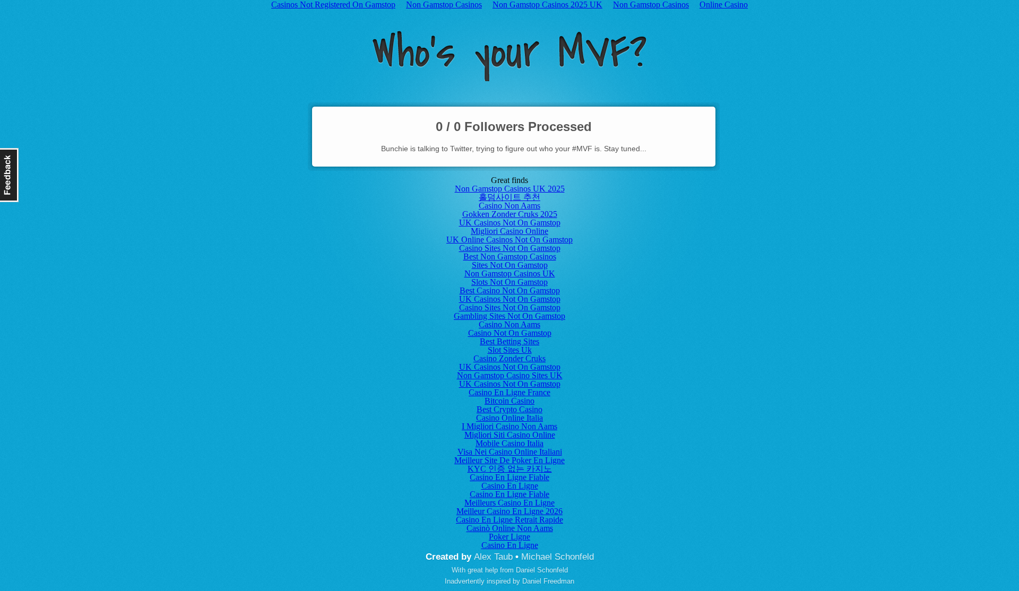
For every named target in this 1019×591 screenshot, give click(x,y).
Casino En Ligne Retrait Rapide (509, 519)
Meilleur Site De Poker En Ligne (509, 460)
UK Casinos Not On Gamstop (509, 222)
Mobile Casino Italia (509, 443)
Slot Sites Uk (510, 349)
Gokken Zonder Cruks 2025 (509, 214)
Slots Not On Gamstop (509, 281)
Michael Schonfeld (557, 557)
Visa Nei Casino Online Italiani (509, 451)
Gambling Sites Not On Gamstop (509, 315)
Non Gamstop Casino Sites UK (510, 375)
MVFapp (509, 56)
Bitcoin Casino (509, 400)
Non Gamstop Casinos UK (509, 273)
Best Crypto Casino (509, 409)
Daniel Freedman (548, 581)
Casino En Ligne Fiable (509, 477)
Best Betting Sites (509, 341)
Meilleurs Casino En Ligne (509, 502)
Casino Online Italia (509, 417)
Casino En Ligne (509, 485)
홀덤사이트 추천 (509, 197)
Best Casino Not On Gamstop (510, 290)
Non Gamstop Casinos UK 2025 (510, 188)
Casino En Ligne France (509, 392)
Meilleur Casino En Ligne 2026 (509, 511)
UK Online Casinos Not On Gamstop (509, 239)
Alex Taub (493, 557)
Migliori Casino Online (509, 231)
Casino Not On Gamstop (509, 332)
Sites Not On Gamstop (510, 265)
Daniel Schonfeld (542, 570)
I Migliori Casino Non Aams (509, 426)
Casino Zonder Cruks (509, 358)
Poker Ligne (509, 536)
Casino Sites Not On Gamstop (509, 248)
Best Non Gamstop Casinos (509, 256)
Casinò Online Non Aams (510, 528)
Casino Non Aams (509, 205)
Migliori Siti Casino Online (509, 434)
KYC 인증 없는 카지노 (510, 468)
